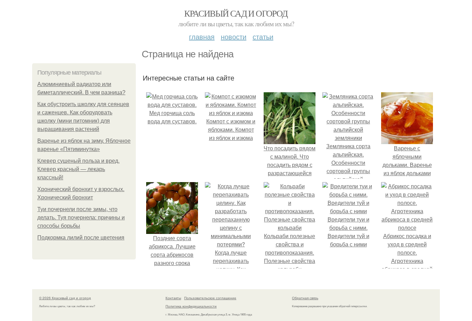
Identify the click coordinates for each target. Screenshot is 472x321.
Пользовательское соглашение (210, 297)
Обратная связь (305, 297)
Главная (202, 36)
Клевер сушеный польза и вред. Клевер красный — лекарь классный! (78, 169)
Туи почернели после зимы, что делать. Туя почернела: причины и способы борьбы (81, 217)
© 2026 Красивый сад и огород (65, 297)
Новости (233, 36)
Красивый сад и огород (235, 13)
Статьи (263, 36)
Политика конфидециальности (191, 306)
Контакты (173, 297)
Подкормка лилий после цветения (80, 237)
